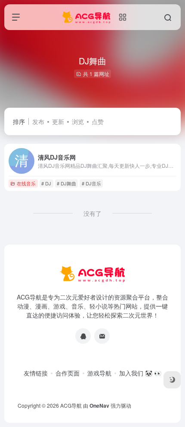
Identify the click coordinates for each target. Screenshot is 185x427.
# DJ (46, 183)
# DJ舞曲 (66, 183)
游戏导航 (99, 373)
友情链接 (36, 373)
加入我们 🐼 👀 (140, 373)
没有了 (92, 213)
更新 (58, 121)
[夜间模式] (172, 379)
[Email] (102, 336)
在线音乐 (26, 183)
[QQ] (83, 336)
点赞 (98, 121)
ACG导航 (71, 405)
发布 (38, 121)
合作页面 (68, 373)
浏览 (78, 121)
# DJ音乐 (91, 183)
